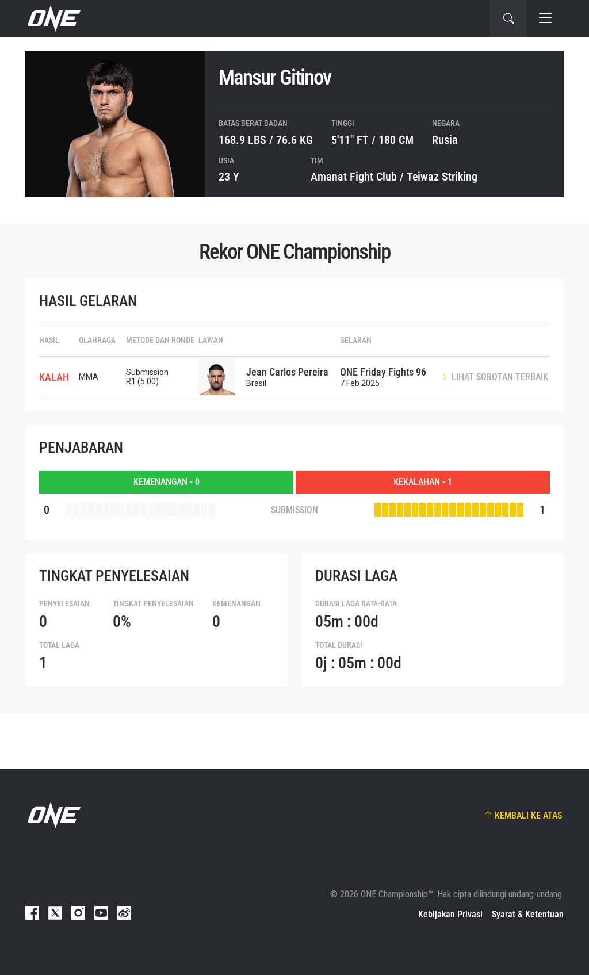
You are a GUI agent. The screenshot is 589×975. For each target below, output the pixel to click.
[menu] (545, 18)
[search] (508, 18)
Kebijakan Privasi (450, 914)
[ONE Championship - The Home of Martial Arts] (53, 18)
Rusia (445, 140)
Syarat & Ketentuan (528, 914)
